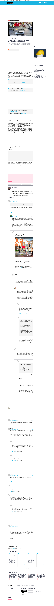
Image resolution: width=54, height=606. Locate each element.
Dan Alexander (14, 187)
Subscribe (10, 181)
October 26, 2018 (23, 113)
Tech (8, 594)
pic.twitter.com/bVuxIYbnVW (13, 80)
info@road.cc (40, 590)
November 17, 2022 (22, 82)
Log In (11, 212)
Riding (11, 20)
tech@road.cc (39, 591)
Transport (14, 20)
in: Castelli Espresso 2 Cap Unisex (11, 565)
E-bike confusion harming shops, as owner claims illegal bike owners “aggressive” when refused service (13, 581)
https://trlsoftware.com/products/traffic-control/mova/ (25, 313)
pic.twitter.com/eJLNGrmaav (26, 88)
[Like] (31, 201)
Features (9, 593)
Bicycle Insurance (16, 594)
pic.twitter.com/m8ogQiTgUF (13, 111)
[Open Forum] (38, 3)
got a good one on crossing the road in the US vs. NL (23, 258)
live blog (25, 85)
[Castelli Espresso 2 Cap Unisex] (40, 53)
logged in (13, 548)
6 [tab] (28, 568)
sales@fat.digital (43, 592)
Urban (18, 20)
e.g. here (21, 267)
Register (14, 212)
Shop (15, 593)
